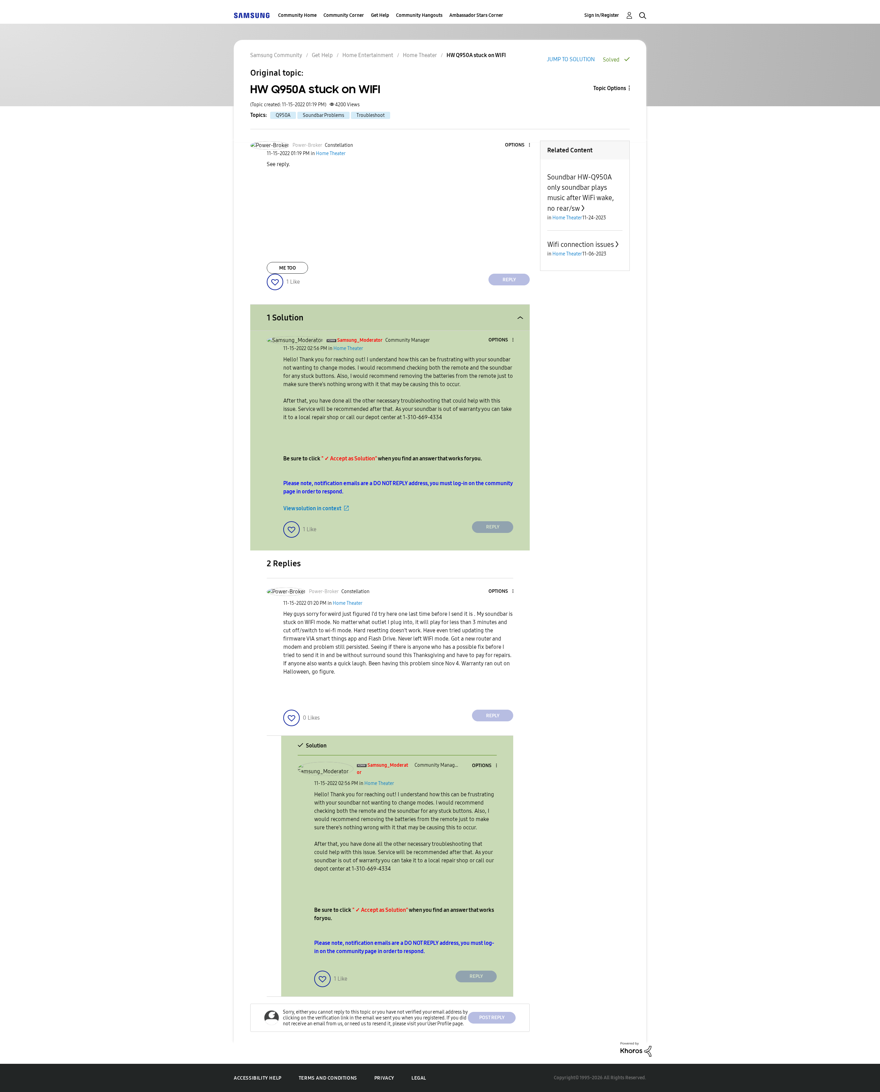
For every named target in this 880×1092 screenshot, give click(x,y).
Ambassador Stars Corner (476, 15)
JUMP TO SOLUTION (571, 59)
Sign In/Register (601, 15)
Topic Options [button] (609, 88)
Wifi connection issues (580, 244)
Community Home (297, 15)
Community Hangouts (419, 15)
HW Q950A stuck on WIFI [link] (476, 55)
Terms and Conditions (328, 1078)
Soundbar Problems (323, 115)
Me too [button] (287, 268)
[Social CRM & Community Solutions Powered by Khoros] (635, 1049)
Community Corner (343, 15)
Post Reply (492, 1017)
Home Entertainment (367, 55)
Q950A (283, 115)
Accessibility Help (258, 1078)
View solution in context (312, 508)
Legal (418, 1078)
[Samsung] (252, 15)
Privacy (384, 1078)
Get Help (380, 15)
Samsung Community (276, 55)
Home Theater (420, 55)
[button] (518, 145)
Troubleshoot (370, 115)
